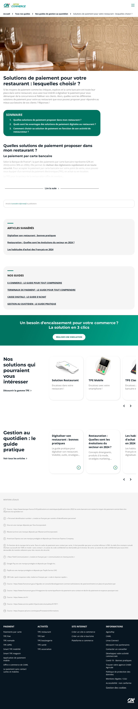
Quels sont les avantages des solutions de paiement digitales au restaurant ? (54, 124)
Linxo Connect (112, 640)
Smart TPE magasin (12, 653)
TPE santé (42, 645)
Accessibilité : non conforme (118, 683)
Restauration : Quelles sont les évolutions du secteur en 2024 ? (41, 242)
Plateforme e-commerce (82, 640)
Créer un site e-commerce (83, 632)
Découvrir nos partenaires (118, 645)
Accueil (6, 14)
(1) (30, 161)
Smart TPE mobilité (11, 649)
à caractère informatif (18, 203)
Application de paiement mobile (14, 659)
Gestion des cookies (116, 687)
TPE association (44, 649)
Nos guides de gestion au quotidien (51, 14)
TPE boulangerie (45, 640)
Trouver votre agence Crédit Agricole (118, 666)
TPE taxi (41, 636)
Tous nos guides (22, 14)
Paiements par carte (12, 632)
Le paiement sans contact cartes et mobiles (14, 670)
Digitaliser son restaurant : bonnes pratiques (31, 235)
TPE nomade (9, 640)
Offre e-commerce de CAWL (15, 664)
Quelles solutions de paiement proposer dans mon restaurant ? (47, 119)
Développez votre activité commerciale (117, 654)
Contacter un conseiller (116, 649)
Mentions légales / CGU (116, 678)
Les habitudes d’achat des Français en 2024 (30, 249)
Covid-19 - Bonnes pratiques (119, 660)
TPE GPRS (7, 645)
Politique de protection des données (118, 673)
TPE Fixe (7, 636)
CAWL (108, 636)
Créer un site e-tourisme (83, 636)
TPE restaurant (44, 632)
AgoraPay (110, 632)
